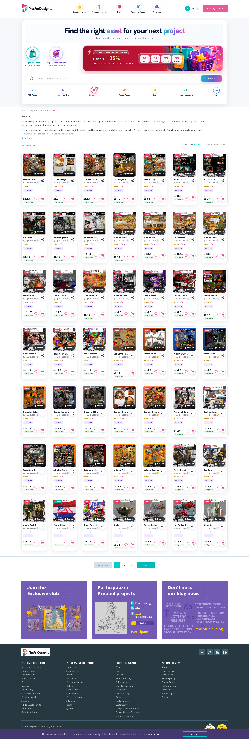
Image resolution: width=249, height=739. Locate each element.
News (69, 704)
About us (166, 667)
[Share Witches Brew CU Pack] (223, 355)
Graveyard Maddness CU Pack (91, 412)
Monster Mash (90, 353)
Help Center (72, 685)
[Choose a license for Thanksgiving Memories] (132, 199)
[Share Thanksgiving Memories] (132, 181)
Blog (118, 667)
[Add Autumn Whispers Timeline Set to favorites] (156, 255)
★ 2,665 (55, 360)
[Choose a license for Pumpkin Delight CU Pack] (42, 430)
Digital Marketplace (31, 667)
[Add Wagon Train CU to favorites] (156, 543)
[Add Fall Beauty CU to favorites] (96, 315)
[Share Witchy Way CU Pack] (193, 355)
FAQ (117, 670)
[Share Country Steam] (163, 413)
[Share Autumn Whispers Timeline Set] (163, 239)
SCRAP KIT (28, 190)
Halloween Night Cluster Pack (211, 295)
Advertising (27, 689)
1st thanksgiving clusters (61, 179)
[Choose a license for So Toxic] (42, 257)
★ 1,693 (206, 532)
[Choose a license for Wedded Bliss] (102, 255)
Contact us (167, 697)
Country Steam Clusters (121, 354)
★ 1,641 (176, 532)
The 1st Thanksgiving (91, 179)
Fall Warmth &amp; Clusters (181, 237)
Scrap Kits (93, 95)
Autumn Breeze (151, 470)
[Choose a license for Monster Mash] (102, 372)
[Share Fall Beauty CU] (102, 297)
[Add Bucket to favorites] (126, 545)
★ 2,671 (176, 302)
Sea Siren (208, 470)
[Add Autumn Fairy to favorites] (126, 488)
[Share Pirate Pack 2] (193, 471)
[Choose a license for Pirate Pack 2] (193, 488)
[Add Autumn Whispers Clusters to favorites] (126, 257)
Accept (195, 734)
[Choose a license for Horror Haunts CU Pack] (72, 430)
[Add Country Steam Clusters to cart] (132, 430)
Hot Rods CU (180, 525)
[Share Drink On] (223, 526)
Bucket (117, 525)
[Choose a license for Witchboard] (42, 488)
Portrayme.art (123, 700)
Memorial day (60, 525)
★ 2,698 (206, 477)
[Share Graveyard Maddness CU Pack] (102, 413)
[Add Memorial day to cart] (72, 543)
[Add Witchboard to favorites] (36, 488)
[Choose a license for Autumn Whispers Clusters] (132, 257)
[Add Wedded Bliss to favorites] (96, 255)
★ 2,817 (25, 360)
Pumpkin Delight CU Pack (31, 412)
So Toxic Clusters (211, 179)
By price (224, 144)
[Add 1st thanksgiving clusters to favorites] (66, 199)
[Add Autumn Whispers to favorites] (216, 255)
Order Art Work (28, 697)
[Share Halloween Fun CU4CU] (42, 297)
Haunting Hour (60, 237)
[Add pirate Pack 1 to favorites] (36, 543)
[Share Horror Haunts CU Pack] (72, 413)
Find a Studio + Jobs (31, 704)
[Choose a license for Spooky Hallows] (42, 372)
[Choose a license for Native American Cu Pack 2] (163, 372)
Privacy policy (168, 678)
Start (155, 95)
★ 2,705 (85, 244)
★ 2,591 (25, 302)
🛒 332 (62, 532)
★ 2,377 (55, 477)
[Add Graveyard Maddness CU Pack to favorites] (96, 430)
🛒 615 (122, 418)
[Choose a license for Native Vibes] (42, 199)
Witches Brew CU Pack (211, 353)
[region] (153, 58)
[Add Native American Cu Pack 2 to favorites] (156, 372)
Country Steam (151, 412)
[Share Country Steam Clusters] (132, 355)
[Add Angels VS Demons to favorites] (186, 431)
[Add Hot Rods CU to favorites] (186, 543)
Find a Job (26, 708)
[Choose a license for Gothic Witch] (163, 314)
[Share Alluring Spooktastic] (72, 471)
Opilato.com (122, 697)
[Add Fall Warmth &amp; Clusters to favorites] (186, 255)
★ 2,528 (146, 477)
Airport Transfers (124, 715)
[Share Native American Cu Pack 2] (163, 355)
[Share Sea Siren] (223, 471)
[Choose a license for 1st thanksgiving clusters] (72, 199)
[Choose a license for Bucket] (132, 545)
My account (72, 667)
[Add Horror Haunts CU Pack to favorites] (66, 430)
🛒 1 (151, 186)
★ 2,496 (116, 477)
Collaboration (169, 685)
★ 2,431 (55, 302)
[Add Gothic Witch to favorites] (156, 314)
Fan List (119, 674)
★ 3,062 (206, 418)
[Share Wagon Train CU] (163, 526)
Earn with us (168, 670)
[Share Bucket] (132, 526)
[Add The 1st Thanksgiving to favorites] (96, 199)
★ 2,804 (176, 186)
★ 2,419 (206, 360)
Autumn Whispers (211, 237)
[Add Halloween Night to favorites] (66, 372)
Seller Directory (123, 678)
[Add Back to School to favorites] (216, 430)
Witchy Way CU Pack (181, 354)
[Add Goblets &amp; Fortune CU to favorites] (66, 314)
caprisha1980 (31, 183)
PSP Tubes (32, 95)
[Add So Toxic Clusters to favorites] (216, 199)
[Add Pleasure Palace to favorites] (126, 314)
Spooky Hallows (31, 353)
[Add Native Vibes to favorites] (36, 199)
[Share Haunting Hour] (72, 239)
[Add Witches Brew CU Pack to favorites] (216, 372)
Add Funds (71, 678)
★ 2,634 (25, 244)
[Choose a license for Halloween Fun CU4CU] (42, 314)
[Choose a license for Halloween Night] (72, 372)
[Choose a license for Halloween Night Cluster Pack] (223, 315)
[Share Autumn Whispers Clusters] (132, 239)
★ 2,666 (55, 418)
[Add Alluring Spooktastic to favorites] (66, 488)
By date (200, 144)
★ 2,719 (116, 302)
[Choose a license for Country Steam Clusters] (132, 373)
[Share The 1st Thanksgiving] (102, 181)
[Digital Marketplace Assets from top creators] (56, 53)
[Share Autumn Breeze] (163, 471)
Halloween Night (61, 354)
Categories (121, 689)
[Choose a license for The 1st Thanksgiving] (102, 199)
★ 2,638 (176, 244)
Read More (26, 137)
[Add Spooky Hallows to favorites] (36, 372)
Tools (24, 682)
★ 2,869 (116, 360)
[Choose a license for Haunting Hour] (72, 257)
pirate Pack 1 (29, 525)
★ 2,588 (206, 186)
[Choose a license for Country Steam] (163, 430)
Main (23, 110)
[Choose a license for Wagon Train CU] (163, 543)
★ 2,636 (146, 418)
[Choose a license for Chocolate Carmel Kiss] (193, 314)
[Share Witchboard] (42, 471)
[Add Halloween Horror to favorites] (96, 488)
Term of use (167, 674)
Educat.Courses (123, 704)
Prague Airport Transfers (128, 712)
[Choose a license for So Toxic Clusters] (223, 199)
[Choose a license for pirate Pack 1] (42, 543)
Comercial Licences (30, 693)
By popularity (211, 144)
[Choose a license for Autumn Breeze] (163, 488)
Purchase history (74, 682)
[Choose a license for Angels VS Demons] (193, 431)
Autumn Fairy (120, 470)
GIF (216, 95)
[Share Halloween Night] (72, 355)
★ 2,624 (85, 477)
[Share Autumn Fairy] (132, 471)
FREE (119, 388)
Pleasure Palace (121, 295)
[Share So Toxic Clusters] (223, 181)
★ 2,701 (176, 418)
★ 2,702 (85, 532)
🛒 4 (181, 244)
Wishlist (70, 674)
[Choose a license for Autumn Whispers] (223, 255)
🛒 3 (151, 244)
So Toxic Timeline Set (181, 179)
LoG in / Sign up (215, 8)
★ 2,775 (55, 186)
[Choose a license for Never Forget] (102, 543)
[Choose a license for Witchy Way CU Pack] (193, 372)
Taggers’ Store (36, 110)
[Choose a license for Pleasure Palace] (132, 314)
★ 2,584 (25, 418)
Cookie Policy (168, 682)
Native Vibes (29, 179)
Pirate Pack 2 (180, 470)
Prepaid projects (29, 678)
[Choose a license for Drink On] (223, 543)
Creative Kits (63, 95)
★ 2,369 (206, 302)
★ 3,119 (116, 186)
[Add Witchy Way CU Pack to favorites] (186, 372)
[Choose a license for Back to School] (223, 430)
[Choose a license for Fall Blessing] (163, 199)
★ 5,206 (116, 418)
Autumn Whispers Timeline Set (151, 237)
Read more (153, 734)
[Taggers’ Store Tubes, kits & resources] (32, 53)
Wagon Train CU (151, 525)
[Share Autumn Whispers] (223, 239)
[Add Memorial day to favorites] (66, 543)
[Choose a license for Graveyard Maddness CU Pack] (102, 430)
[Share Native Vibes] (42, 181)
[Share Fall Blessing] (163, 181)
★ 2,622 (25, 477)
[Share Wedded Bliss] (102, 239)
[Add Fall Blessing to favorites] (156, 199)
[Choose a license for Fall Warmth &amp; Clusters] (193, 255)
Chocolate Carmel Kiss (181, 295)
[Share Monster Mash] (102, 355)
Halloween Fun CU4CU (31, 295)
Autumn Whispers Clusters (121, 237)
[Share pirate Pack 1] (42, 526)
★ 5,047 (25, 186)
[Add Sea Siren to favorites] (216, 488)
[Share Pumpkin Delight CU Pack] (42, 413)
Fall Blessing (150, 179)
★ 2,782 (85, 360)
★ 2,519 (146, 244)
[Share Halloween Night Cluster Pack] (223, 297)
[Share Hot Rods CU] (193, 526)
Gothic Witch (150, 295)
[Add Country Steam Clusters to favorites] (126, 373)
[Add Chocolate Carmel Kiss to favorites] (186, 314)
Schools (25, 700)
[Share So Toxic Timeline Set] (193, 181)
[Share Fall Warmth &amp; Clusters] (193, 239)
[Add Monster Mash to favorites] (96, 372)
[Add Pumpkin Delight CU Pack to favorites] (36, 430)
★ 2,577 (206, 244)
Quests (69, 708)
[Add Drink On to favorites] (216, 543)
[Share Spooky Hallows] (42, 355)
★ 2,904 (146, 186)
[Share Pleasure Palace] (132, 297)
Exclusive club (28, 674)
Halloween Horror (91, 470)
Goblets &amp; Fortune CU (61, 295)
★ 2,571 (85, 302)
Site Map (70, 700)
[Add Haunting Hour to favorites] (66, 257)
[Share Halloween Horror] (102, 471)
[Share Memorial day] (72, 526)
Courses (25, 685)
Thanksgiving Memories (121, 179)
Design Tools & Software (127, 708)
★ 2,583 (176, 477)
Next (146, 565)
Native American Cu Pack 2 (151, 353)
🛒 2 (61, 186)
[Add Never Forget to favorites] (96, 543)
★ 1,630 (146, 532)
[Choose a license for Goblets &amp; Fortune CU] (72, 314)
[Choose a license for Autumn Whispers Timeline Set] (163, 255)
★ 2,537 (25, 532)
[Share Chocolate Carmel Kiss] (193, 297)
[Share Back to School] (223, 413)
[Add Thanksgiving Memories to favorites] (126, 199)
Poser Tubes (124, 95)
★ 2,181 (116, 532)
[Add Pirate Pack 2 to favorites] (186, 488)
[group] (54, 610)
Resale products (185, 95)
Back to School (211, 412)
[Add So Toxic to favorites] (36, 257)
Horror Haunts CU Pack (61, 412)
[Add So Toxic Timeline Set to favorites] (186, 197)
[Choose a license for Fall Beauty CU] (102, 315)
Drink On (208, 525)
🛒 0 (31, 302)
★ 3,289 (146, 360)
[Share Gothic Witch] (163, 297)
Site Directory (122, 693)
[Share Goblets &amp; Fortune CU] (72, 297)
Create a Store (73, 689)
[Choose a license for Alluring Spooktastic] (72, 488)
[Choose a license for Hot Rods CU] (193, 543)
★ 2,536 (176, 360)
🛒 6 (91, 186)
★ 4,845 (55, 532)
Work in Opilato (169, 693)
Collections (121, 682)
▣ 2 (125, 244)
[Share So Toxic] (42, 239)
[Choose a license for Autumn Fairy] (132, 488)
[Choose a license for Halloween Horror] (102, 488)
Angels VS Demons (181, 412)
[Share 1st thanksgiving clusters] (72, 181)
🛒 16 (31, 186)
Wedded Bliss (90, 237)
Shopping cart (73, 670)
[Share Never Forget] (102, 526)
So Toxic (27, 237)
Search (211, 78)
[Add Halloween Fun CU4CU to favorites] (36, 314)
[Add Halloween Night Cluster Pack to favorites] (216, 315)
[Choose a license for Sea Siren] (223, 488)
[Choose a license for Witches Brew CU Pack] (223, 372)
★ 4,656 (85, 186)
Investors (166, 689)
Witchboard (29, 470)
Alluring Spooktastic (61, 470)
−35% (27, 156)
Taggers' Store (28, 670)
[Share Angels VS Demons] (193, 413)
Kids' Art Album (29, 712)
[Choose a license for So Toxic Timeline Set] (193, 197)
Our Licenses (72, 693)
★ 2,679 (146, 302)
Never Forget (90, 525)
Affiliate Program (124, 685)
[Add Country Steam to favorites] (156, 430)
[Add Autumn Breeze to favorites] (156, 488)
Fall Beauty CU (90, 295)
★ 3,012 (116, 244)
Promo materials (74, 697)
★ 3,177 (55, 244)
